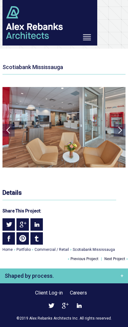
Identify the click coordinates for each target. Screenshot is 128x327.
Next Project (116, 259)
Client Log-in (49, 293)
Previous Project (83, 259)
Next (119, 130)
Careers (78, 293)
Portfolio (23, 249)
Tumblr (36, 238)
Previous (8, 130)
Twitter (8, 224)
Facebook (8, 238)
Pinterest (22, 238)
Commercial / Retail (51, 249)
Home (7, 249)
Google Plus (22, 224)
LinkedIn (36, 224)
